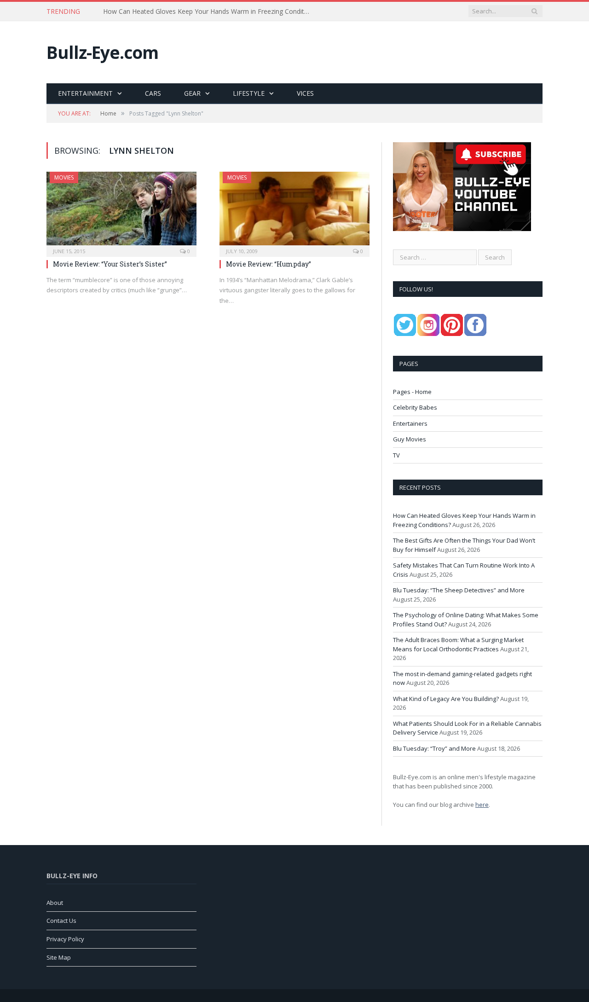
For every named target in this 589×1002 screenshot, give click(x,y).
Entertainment (85, 93)
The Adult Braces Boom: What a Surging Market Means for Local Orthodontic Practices (458, 644)
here (482, 804)
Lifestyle (249, 93)
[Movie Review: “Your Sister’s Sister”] (121, 211)
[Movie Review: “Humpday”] (294, 211)
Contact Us (61, 920)
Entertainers (410, 423)
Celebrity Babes (415, 407)
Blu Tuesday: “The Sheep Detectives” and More (459, 590)
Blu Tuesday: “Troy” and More (434, 748)
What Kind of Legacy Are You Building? (446, 699)
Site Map (58, 957)
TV (396, 455)
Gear (192, 93)
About (54, 902)
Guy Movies (409, 439)
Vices (305, 93)
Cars (153, 93)
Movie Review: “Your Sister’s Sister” (110, 264)
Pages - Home (412, 392)
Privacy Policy (65, 939)
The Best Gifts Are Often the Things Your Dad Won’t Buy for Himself (205, 11)
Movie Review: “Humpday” (268, 264)
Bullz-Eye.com (102, 52)
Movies (64, 177)
